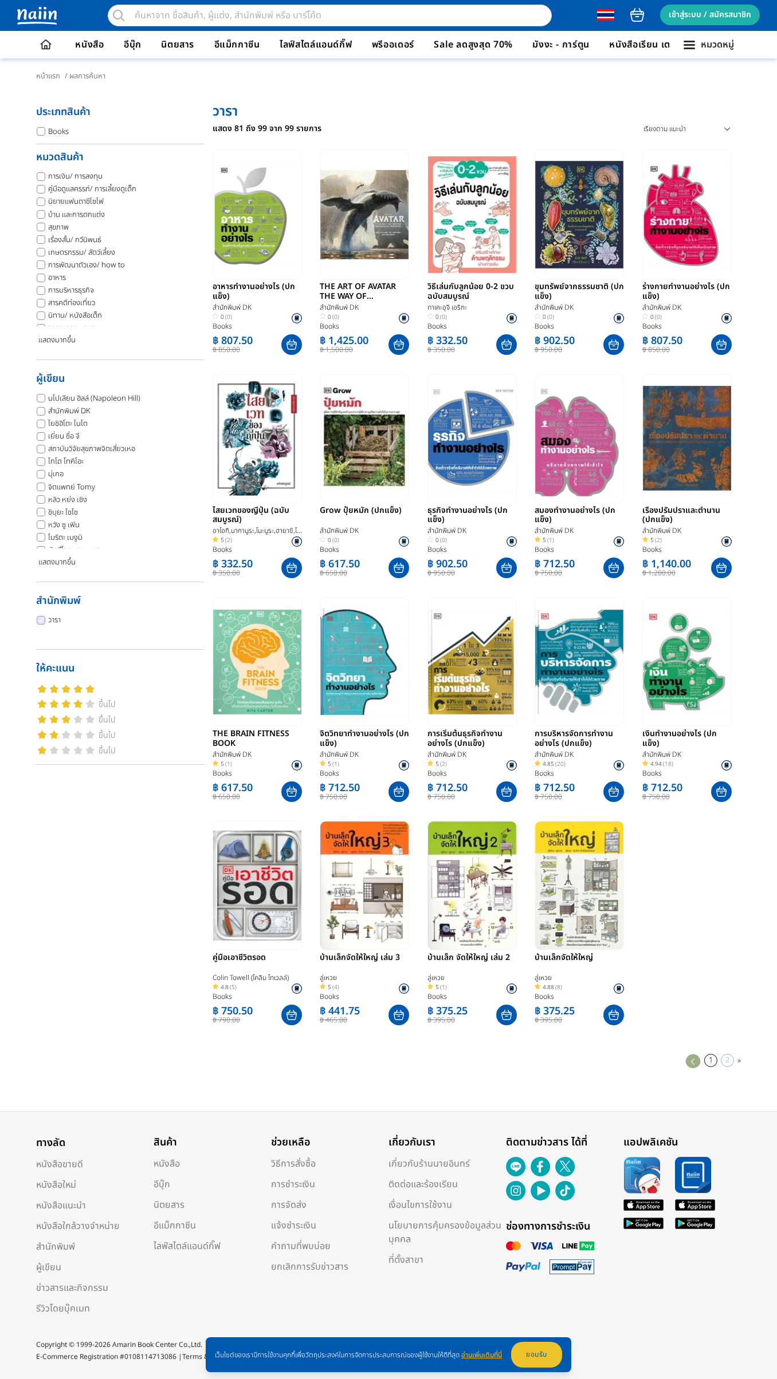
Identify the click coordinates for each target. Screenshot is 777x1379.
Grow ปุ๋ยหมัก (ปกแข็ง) (361, 511)
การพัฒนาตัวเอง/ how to (86, 265)
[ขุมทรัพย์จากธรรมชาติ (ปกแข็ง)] (579, 214)
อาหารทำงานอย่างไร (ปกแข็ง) (254, 292)
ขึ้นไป (107, 704)
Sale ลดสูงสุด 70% (473, 44)
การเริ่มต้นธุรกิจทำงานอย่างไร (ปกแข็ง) (465, 739)
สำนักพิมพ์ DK (69, 411)
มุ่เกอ (56, 474)
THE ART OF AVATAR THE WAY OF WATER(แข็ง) (358, 292)
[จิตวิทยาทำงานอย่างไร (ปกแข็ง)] (364, 661)
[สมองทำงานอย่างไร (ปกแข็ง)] (579, 438)
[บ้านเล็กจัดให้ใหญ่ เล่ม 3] (364, 885)
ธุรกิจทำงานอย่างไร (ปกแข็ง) (467, 515)
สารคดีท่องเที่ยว (71, 303)
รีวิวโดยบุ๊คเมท (63, 1308)
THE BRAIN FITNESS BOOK (251, 739)
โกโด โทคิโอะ (66, 461)
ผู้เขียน (48, 1267)
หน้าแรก (48, 76)
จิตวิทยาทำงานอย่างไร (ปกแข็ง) (364, 739)
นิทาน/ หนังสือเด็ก (75, 315)
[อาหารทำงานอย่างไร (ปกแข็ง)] (257, 214)
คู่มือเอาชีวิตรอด (239, 958)
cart (637, 15)
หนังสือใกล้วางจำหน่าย (78, 1226)
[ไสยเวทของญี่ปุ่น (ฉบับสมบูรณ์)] (257, 438)
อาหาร (57, 277)
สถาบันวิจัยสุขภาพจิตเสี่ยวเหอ (91, 449)
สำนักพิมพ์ (55, 1247)
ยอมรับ (536, 1354)
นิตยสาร (177, 44)
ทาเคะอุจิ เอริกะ (447, 307)
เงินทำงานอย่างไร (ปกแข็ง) (679, 739)
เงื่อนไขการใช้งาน (420, 1205)
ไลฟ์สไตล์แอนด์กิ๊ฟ (316, 44)
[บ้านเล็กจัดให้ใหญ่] (579, 885)
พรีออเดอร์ (393, 44)
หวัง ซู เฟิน (64, 525)
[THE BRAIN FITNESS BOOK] (257, 661)
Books (58, 131)
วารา (54, 620)
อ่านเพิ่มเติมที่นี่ (481, 1355)
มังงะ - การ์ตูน (561, 44)
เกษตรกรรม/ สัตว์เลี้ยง (81, 252)
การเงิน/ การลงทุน (75, 176)
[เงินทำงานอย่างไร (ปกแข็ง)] (687, 661)
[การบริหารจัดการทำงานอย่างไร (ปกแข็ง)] (579, 661)
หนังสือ (89, 44)
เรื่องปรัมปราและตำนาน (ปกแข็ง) (681, 515)
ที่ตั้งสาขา (405, 1260)
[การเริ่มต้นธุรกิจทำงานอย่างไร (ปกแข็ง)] (472, 661)
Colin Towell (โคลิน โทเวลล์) (251, 978)
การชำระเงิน (293, 1184)
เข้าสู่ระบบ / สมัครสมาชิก (710, 15)
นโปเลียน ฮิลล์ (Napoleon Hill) (94, 398)
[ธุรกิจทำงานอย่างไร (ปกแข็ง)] (472, 438)
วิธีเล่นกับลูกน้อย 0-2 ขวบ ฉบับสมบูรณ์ (470, 292)
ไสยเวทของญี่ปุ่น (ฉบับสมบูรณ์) (251, 515)
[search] (118, 15)
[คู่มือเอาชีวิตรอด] (257, 885)
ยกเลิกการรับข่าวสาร (309, 1267)
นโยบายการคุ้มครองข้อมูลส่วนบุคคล (444, 1232)
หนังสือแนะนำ (61, 1205)
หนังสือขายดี (59, 1164)
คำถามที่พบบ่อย (301, 1246)
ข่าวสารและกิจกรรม (72, 1288)
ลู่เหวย (328, 978)
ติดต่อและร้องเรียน (423, 1184)
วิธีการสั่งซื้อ (293, 1164)
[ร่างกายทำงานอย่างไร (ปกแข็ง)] (687, 214)
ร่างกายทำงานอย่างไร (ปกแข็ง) (686, 292)
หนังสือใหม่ (56, 1185)
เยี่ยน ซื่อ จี (64, 436)
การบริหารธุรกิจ (71, 290)
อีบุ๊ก (133, 44)
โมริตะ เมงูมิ (65, 537)
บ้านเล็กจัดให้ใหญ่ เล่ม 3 (360, 958)
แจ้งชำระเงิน (293, 1225)
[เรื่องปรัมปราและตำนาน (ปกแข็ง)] (687, 438)
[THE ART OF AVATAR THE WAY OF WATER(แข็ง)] (364, 214)
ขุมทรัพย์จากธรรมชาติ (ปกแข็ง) (579, 292)
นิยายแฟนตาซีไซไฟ (76, 201)
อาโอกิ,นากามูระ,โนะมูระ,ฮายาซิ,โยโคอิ (257, 530)
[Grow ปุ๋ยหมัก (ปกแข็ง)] (364, 438)
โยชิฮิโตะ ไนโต (68, 423)
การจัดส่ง (289, 1205)
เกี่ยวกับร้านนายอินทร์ (429, 1164)
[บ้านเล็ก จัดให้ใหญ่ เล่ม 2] (472, 885)
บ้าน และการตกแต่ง (76, 214)
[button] (291, 344)
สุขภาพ (58, 227)
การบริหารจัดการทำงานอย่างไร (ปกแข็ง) (574, 739)
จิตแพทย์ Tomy (71, 487)
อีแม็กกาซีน (237, 44)
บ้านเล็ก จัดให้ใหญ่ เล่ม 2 (468, 958)
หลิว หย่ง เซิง (67, 499)
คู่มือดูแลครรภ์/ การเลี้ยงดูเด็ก (92, 189)
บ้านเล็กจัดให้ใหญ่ (564, 958)
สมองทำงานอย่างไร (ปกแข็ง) (575, 515)
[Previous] (693, 1060)
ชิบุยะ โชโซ (63, 512)
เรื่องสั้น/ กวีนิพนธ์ (74, 240)
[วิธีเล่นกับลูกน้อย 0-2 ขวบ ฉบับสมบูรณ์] (472, 214)
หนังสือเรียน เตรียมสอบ (657, 44)
